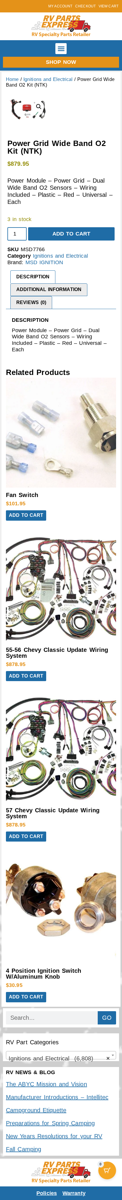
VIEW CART (108, 6)
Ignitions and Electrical (48, 79)
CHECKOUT (85, 6)
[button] (61, 48)
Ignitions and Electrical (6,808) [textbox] (59, 1058)
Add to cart (71, 234)
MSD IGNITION (44, 262)
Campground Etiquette (36, 1110)
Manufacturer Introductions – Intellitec (57, 1097)
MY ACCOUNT (60, 6)
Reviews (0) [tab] (31, 302)
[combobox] (61, 1055)
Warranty (74, 1193)
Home (12, 79)
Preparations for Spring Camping (50, 1123)
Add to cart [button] (26, 515)
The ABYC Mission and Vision (46, 1084)
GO (107, 1017)
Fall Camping (23, 1149)
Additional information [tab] (48, 289)
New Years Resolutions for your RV (54, 1136)
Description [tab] (32, 276)
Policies (46, 1193)
